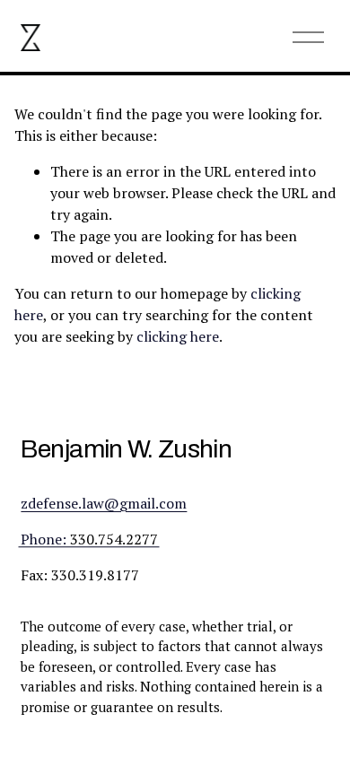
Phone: (43, 539)
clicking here (177, 336)
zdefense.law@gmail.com (104, 503)
